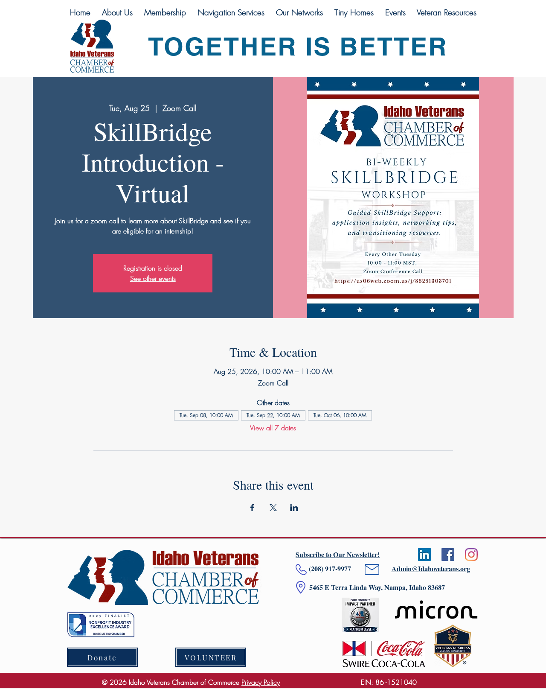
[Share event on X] (273, 507)
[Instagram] (471, 554)
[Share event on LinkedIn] (294, 507)
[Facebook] (447, 554)
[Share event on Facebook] (252, 507)
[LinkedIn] (424, 554)
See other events (153, 278)
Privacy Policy (260, 682)
